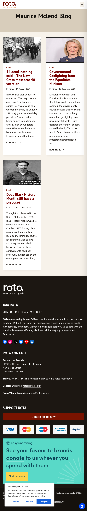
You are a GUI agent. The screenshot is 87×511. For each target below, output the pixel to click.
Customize (15, 502)
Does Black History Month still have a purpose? (20, 198)
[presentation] (22, 50)
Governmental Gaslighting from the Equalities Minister (62, 77)
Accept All (44, 502)
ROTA (11, 89)
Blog (8, 68)
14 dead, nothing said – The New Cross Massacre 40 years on (20, 77)
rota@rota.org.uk (32, 385)
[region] (29, 494)
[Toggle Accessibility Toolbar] (82, 506)
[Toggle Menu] (82, 4)
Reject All (29, 502)
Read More (13, 142)
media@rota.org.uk (38, 393)
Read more (9, 334)
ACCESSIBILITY (58, 502)
